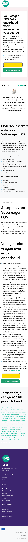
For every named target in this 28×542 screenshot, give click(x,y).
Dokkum (24, 414)
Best (19, 410)
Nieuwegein (12, 427)
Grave (2, 418)
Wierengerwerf (5, 439)
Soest (16, 433)
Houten (7, 422)
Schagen (3, 433)
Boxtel (7, 412)
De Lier (24, 412)
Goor (25, 416)
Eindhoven (9, 416)
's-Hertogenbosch (6, 407)
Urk (10, 435)
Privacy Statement (21, 538)
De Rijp (3, 414)
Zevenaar (3, 442)
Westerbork (17, 437)
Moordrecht (22, 425)
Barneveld (3, 410)
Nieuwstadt (4, 429)
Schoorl (13, 433)
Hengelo (22, 420)
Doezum (19, 414)
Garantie (4, 479)
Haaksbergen (21, 418)
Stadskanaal (21, 433)
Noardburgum (11, 429)
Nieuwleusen (18, 427)
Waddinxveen (9, 437)
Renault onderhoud (7, 511)
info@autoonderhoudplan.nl (9, 468)
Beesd (16, 410)
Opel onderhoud (6, 514)
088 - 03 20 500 (6, 470)
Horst (2, 422)
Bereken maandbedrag (8, 490)
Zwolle (8, 442)
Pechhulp (4, 493)
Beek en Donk (10, 410)
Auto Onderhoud (6, 500)
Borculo (3, 412)
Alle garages (5, 482)
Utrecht (14, 435)
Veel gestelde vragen (7, 495)
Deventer (7, 414)
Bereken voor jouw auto (13, 70)
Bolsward (23, 410)
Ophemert (9, 431)
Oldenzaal (3, 431)
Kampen (16, 422)
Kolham (20, 422)
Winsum (11, 439)
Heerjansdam (11, 420)
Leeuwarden (4, 425)
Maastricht (11, 425)
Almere (17, 407)
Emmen (16, 416)
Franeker (21, 416)
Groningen (7, 418)
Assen (21, 407)
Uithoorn (6, 435)
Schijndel (8, 433)
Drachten (3, 416)
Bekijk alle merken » (7, 520)
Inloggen (4, 498)
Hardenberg (4, 420)
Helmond (17, 420)
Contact (4, 484)
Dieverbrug (13, 414)
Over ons (4, 477)
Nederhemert (4, 427)
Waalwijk (22, 435)
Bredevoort (13, 412)
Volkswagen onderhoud (8, 507)
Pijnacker (15, 431)
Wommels (16, 439)
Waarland (3, 437)
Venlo (17, 435)
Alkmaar (13, 407)
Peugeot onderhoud (7, 516)
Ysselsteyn (22, 439)
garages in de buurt (16, 370)
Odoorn (21, 429)
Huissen (11, 422)
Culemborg (19, 412)
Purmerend (20, 431)
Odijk (16, 429)
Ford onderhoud (6, 509)
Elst (13, 416)
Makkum (16, 425)
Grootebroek (14, 418)
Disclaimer (23, 535)
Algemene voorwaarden (20, 532)
